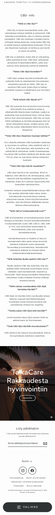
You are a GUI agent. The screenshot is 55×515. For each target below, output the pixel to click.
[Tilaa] (44, 443)
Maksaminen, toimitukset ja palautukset (27, 482)
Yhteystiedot (18, 486)
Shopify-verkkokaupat (27, 492)
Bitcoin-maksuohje (34, 486)
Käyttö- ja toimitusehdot (36, 478)
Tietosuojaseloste (16, 478)
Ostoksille (27, 398)
